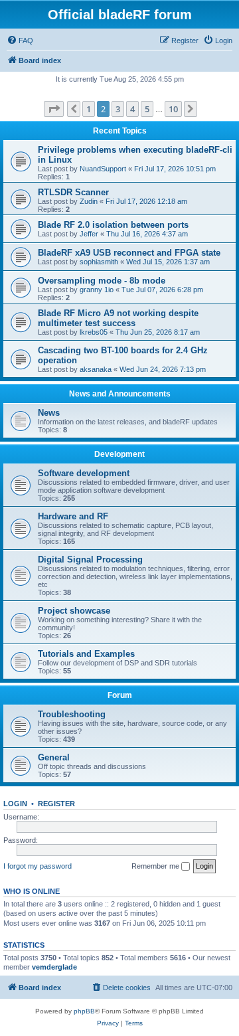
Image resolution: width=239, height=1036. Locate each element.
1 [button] (88, 109)
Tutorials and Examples (86, 654)
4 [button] (132, 109)
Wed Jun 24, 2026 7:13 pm (163, 369)
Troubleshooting (72, 714)
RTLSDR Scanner (73, 192)
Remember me (156, 866)
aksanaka (96, 369)
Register (56, 804)
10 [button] (173, 109)
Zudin (89, 201)
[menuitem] (20, 40)
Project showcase (74, 611)
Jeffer (89, 234)
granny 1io (97, 290)
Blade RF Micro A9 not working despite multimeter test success (118, 318)
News (49, 413)
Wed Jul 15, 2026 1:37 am (168, 262)
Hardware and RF (73, 516)
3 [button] (118, 109)
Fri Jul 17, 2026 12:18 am (146, 201)
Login (15, 804)
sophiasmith (99, 262)
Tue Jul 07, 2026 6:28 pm (162, 290)
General (54, 757)
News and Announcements (120, 393)
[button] (54, 109)
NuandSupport (103, 169)
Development (119, 454)
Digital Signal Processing (90, 559)
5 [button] (147, 109)
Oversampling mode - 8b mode (101, 281)
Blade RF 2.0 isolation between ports (113, 225)
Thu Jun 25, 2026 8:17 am (158, 332)
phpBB (84, 1011)
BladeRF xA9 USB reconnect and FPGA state (129, 253)
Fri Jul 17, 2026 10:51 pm (175, 169)
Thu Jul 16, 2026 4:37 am (147, 234)
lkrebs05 (94, 332)
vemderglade (54, 967)
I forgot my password (37, 866)
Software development (83, 473)
